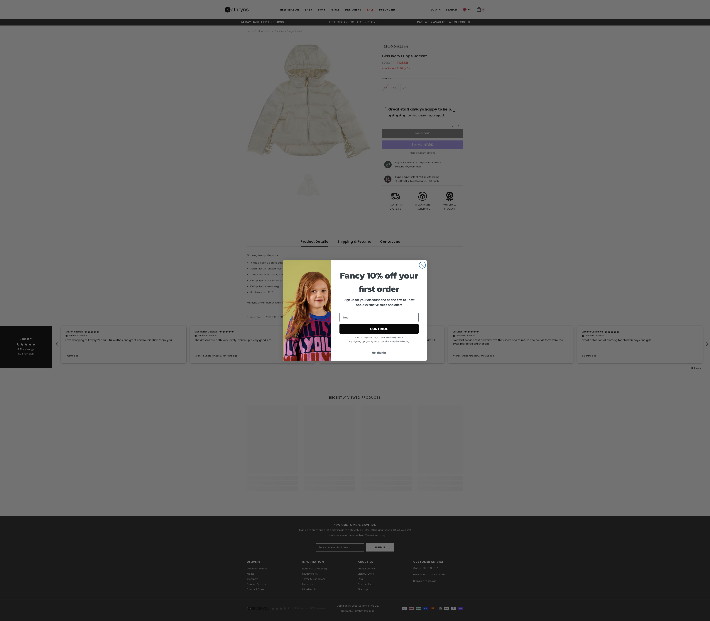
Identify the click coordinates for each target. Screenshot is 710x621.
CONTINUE (379, 329)
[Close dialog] (422, 265)
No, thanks (379, 352)
